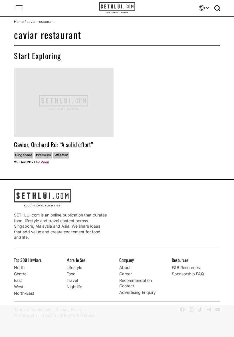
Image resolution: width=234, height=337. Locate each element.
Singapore (23, 155)
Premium (43, 155)
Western (61, 155)
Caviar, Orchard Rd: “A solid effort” (53, 144)
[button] (19, 8)
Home (19, 21)
